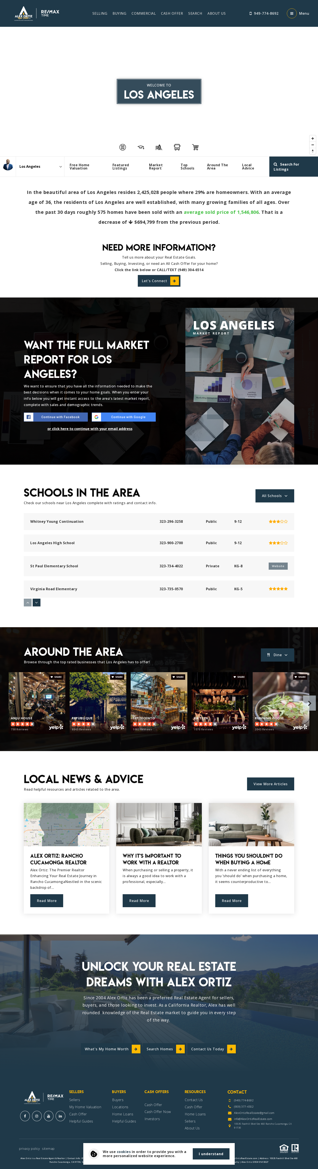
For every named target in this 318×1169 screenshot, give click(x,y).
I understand (211, 1153)
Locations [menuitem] (120, 1107)
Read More (47, 900)
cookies (124, 1151)
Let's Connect (154, 280)
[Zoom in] (313, 138)
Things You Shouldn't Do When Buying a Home (249, 859)
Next (309, 703)
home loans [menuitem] (195, 1114)
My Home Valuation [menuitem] (85, 1107)
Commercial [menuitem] (144, 13)
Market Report (156, 167)
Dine (277, 654)
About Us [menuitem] (216, 13)
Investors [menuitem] (152, 1118)
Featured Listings (120, 167)
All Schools (272, 495)
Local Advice (248, 167)
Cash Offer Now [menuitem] (158, 1111)
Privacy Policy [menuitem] (29, 1148)
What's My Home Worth (107, 1049)
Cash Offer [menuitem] (172, 13)
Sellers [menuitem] (74, 1099)
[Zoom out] (313, 145)
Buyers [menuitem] (118, 1099)
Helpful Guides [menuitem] (81, 1121)
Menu (304, 13)
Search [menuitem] (195, 13)
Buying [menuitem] (119, 13)
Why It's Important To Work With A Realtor (152, 859)
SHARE (58, 676)
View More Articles (271, 784)
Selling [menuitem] (100, 13)
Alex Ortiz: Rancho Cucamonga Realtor (58, 859)
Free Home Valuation (80, 167)
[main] (159, 467)
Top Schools (187, 167)
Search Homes (160, 1049)
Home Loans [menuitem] (122, 1114)
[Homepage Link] (36, 13)
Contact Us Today (207, 1049)
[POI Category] (122, 147)
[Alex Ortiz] (8, 164)
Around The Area (217, 167)
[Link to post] (66, 824)
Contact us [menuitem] (194, 1099)
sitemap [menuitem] (48, 1148)
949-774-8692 (266, 13)
